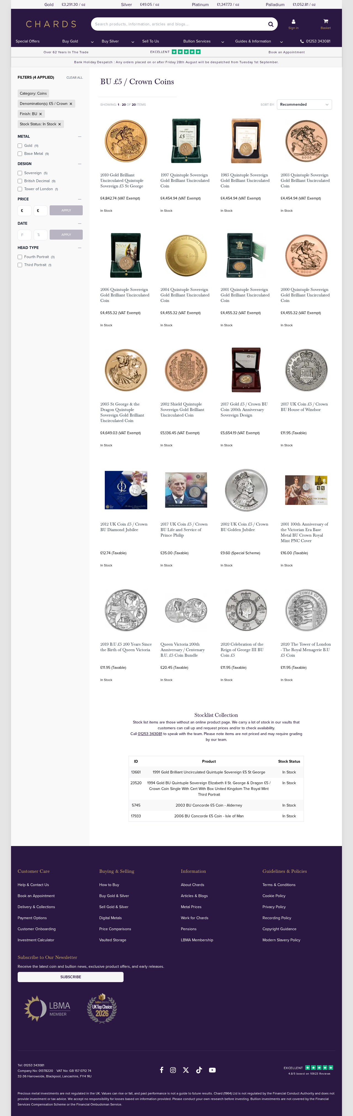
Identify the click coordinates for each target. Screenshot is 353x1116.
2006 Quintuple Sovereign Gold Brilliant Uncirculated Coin (124, 295)
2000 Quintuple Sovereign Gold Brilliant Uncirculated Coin (305, 295)
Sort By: (268, 104)
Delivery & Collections (36, 907)
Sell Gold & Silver (114, 907)
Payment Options (32, 918)
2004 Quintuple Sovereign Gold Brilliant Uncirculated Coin (185, 295)
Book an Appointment (287, 52)
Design (24, 163)
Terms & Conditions (279, 884)
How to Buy (109, 884)
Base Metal (36, 153)
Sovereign (35, 173)
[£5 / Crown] (70, 104)
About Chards (192, 884)
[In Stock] (59, 124)
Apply (66, 210)
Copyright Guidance (279, 929)
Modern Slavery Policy (281, 940)
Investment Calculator (36, 940)
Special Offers (28, 41)
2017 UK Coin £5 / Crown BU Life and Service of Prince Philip (184, 529)
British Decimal (39, 181)
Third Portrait (37, 264)
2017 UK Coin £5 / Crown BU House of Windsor (304, 406)
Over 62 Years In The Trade (66, 52)
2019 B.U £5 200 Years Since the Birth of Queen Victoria (126, 647)
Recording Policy (277, 918)
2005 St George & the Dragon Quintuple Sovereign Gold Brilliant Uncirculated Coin (122, 412)
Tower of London (41, 189)
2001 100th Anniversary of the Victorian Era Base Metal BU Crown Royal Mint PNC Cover (304, 532)
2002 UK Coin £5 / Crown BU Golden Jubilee (244, 526)
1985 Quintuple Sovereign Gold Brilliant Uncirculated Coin (245, 180)
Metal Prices (191, 907)
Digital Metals (110, 918)
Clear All (74, 77)
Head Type (28, 247)
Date (22, 223)
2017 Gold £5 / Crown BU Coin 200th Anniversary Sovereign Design (244, 409)
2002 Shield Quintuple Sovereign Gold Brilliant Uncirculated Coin (182, 409)
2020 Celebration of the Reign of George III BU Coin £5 (242, 649)
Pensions (189, 929)
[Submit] (271, 24)
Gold (31, 145)
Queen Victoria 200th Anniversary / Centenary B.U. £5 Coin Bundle (183, 649)
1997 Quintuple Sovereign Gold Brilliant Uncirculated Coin (185, 180)
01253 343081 (318, 41)
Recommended (293, 104)
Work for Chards (194, 918)
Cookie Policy (274, 895)
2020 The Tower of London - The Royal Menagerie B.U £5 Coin (306, 649)
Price (23, 199)
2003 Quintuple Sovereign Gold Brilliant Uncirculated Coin (305, 180)
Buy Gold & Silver (114, 895)
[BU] (40, 114)
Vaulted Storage (112, 940)
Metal (24, 136)
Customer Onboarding (37, 929)
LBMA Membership (197, 940)
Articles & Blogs (194, 895)
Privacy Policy (274, 907)
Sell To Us (150, 41)
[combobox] (184, 24)
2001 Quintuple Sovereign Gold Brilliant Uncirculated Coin (245, 295)
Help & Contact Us (33, 884)
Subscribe (70, 977)
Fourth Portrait (39, 256)
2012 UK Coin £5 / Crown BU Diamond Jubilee (124, 526)
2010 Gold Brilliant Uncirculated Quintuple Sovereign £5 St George (121, 180)
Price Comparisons (115, 929)
